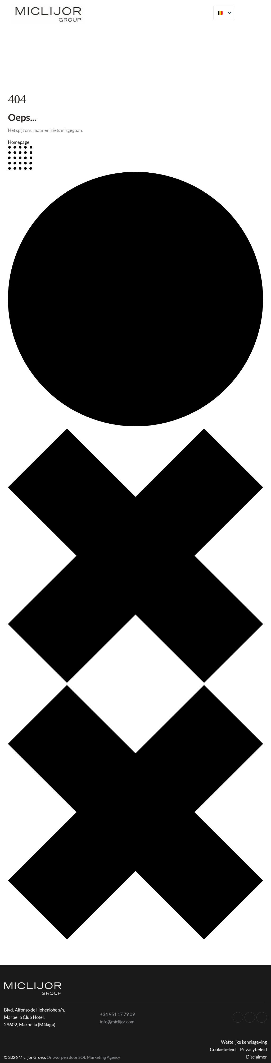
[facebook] (250, 1017)
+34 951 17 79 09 (117, 1014)
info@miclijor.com (117, 1021)
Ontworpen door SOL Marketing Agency (83, 1057)
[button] (259, 12)
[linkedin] (261, 1017)
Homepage (18, 142)
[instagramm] (238, 1017)
